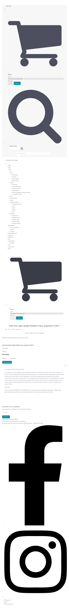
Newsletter (10, 237)
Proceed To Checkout (39, 333)
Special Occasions (14, 202)
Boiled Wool (15, 175)
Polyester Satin (15, 219)
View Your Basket (29, 333)
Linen (11, 196)
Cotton (11, 182)
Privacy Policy (11, 246)
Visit (9, 239)
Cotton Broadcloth (16, 186)
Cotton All (14, 184)
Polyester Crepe (16, 217)
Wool (11, 173)
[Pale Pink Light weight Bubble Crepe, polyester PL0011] (4, 341)
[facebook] (35, 525)
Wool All (14, 176)
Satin (13, 208)
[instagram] (35, 597)
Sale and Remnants (12, 233)
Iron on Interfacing (14, 227)
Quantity (4, 358)
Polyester (12, 213)
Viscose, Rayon (13, 198)
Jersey (11, 200)
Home (9, 165)
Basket (10, 83)
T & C (9, 244)
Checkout (17, 83)
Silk (13, 211)
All (10, 171)
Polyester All (15, 215)
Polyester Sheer (16, 221)
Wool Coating (15, 178)
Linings (12, 229)
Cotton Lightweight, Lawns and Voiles (21, 192)
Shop (9, 167)
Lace (13, 206)
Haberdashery (11, 225)
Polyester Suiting (16, 223)
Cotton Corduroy (16, 188)
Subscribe (6, 417)
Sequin (14, 210)
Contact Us (10, 235)
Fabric (9, 169)
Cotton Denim (15, 190)
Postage (12, 243)
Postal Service (11, 241)
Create (41, 423)
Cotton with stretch (17, 194)
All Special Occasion (17, 204)
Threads (12, 231)
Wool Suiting (15, 180)
